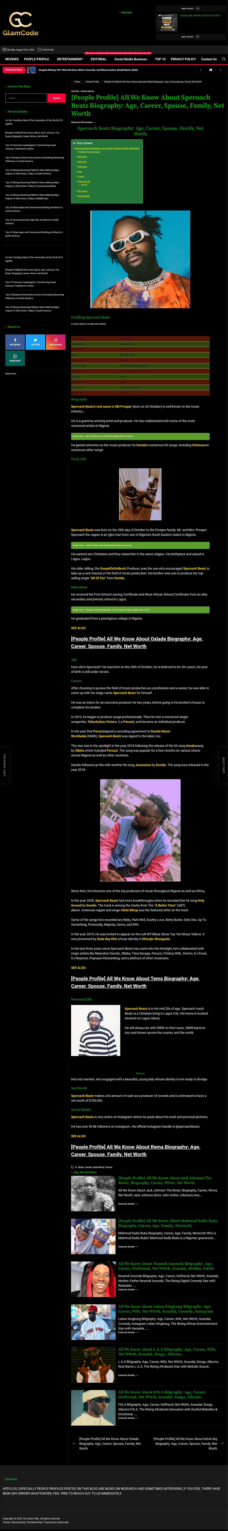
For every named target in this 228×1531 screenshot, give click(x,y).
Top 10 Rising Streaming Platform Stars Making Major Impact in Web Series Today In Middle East (32, 197)
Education (82, 167)
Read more (10, 373)
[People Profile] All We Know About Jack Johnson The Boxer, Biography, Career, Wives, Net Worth (164, 1180)
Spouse (84, 185)
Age (80, 171)
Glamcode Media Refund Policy (200, 15)
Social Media (84, 196)
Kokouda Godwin (126, 1204)
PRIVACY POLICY (183, 59)
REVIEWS (12, 59)
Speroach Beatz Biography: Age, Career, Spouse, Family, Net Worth (107, 148)
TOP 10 (160, 59)
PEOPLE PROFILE (36, 59)
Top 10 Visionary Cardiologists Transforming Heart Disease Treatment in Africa (30, 147)
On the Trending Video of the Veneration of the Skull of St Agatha (34, 122)
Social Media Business (131, 59)
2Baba (81, 1167)
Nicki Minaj (98, 1167)
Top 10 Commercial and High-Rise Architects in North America (32, 221)
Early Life (82, 162)
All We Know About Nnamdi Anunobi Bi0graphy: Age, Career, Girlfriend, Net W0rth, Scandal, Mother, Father (166, 1266)
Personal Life (84, 181)
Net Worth (82, 191)
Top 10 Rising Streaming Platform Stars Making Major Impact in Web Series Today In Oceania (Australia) (32, 184)
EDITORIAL (99, 59)
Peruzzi (108, 1167)
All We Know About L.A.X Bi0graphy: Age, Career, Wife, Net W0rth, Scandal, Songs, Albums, (167, 1351)
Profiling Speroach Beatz (89, 152)
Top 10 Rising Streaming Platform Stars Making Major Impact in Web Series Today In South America (32, 172)
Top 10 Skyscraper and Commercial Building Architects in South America (34, 209)
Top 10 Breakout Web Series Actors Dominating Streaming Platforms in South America (34, 159)
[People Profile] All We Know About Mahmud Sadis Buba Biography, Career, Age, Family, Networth (167, 1223)
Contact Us (209, 59)
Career (81, 176)
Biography (82, 157)
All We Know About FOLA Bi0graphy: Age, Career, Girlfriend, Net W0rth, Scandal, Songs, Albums (162, 1394)
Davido (88, 1167)
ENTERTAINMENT (72, 57)
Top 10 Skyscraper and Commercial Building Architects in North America (34, 234)
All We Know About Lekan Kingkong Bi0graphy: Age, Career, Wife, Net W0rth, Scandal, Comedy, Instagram (165, 1309)
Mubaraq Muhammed (81, 122)
